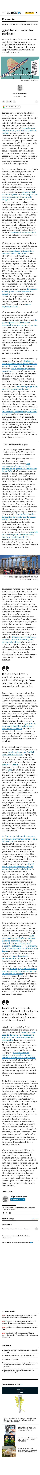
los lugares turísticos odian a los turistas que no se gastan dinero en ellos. (19, 363)
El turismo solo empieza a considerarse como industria (19, 291)
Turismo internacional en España (12, 1229)
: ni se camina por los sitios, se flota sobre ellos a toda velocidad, (18, 726)
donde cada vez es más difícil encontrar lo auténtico (18, 753)
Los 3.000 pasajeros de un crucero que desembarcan (19, 387)
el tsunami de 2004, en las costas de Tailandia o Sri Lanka (20, 948)
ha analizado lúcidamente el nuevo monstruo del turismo (18, 252)
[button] (20, 68)
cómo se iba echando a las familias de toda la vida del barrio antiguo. (19, 516)
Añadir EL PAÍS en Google (12, 107)
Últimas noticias (8, 1311)
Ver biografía (15, 1199)
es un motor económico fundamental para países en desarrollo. (18, 938)
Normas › (35, 1219)
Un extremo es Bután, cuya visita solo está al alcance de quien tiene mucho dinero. (19, 639)
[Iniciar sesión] (36, 12)
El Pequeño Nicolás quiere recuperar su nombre (19, 1355)
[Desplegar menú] (3, 12)
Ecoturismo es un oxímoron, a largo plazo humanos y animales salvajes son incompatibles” (18, 1055)
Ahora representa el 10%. (16, 305)
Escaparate (20, 1390)
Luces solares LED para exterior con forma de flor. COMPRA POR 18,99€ (27, 1439)
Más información (6, 1238)
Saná (10, 770)
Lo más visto (6, 1345)
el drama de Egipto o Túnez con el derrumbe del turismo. (17, 943)
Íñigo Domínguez (20, 94)
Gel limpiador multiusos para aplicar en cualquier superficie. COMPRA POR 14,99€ (27, 1428)
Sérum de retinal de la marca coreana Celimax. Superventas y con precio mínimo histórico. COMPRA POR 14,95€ (20, 1420)
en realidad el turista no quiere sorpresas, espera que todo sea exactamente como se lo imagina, (19, 196)
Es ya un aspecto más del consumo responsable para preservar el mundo (19, 322)
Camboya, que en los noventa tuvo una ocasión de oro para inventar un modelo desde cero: (19, 971)
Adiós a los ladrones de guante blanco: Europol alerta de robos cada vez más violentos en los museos (20, 1335)
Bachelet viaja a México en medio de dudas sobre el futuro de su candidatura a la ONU (19, 1316)
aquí (31, 1242)
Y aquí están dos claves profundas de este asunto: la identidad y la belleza (18, 866)
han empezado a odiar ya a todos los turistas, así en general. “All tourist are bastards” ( (19, 467)
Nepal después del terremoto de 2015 (15, 957)
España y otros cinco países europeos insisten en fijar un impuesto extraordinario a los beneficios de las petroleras (20, 1364)
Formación (19, 24)
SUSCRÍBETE (29, 12)
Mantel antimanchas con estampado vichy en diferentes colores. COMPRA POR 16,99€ (27, 1450)
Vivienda (12, 24)
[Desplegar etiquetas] (36, 1228)
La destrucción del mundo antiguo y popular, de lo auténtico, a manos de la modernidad (19, 839)
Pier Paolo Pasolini (10, 765)
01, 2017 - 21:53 (20, 96)
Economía (8, 19)
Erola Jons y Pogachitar (11, 1359)
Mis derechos (28, 24)
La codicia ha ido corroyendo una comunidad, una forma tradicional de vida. (20, 534)
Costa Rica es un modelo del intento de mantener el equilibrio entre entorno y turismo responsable (18, 1036)
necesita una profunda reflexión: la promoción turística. (19, 411)
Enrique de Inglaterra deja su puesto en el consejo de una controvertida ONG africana (19, 1322)
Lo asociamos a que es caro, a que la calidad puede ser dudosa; (19, 130)
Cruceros (26, 1229)
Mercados (5, 24)
